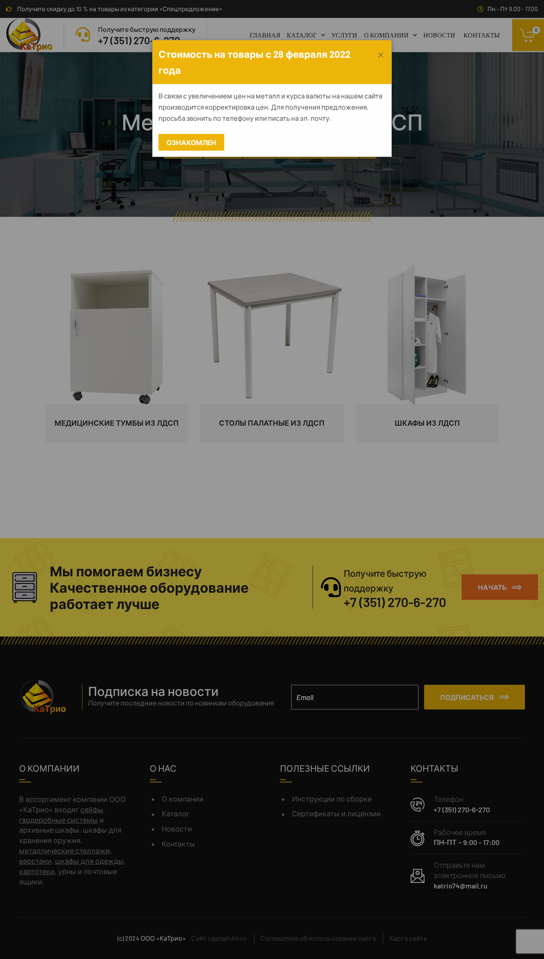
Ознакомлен (191, 142)
